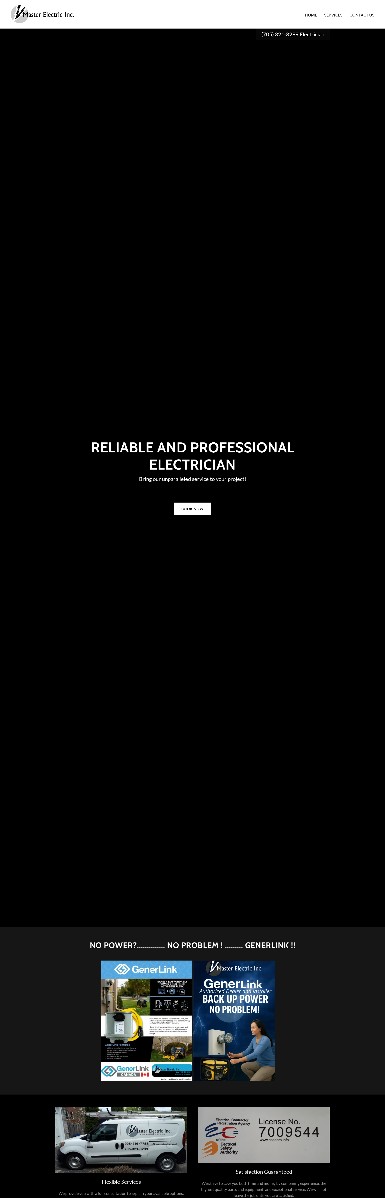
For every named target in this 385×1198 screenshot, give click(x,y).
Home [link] (311, 14)
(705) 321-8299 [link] (280, 34)
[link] (42, 13)
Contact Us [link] (362, 14)
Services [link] (333, 14)
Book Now (192, 509)
